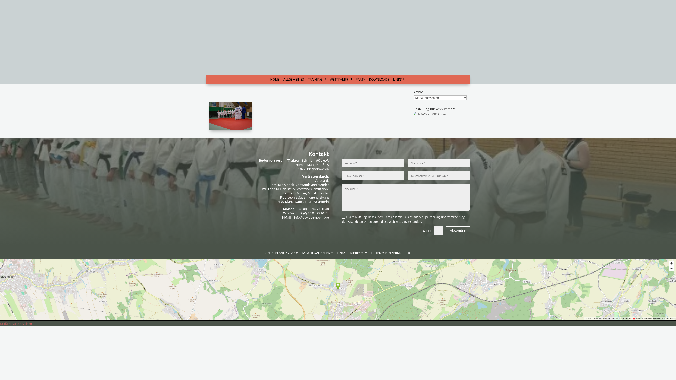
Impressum (358, 253)
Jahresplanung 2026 (281, 253)
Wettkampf (339, 79)
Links (397, 79)
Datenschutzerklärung (391, 253)
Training (315, 79)
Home (275, 79)
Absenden (458, 230)
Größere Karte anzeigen (16, 324)
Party (360, 79)
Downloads (379, 79)
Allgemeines (293, 79)
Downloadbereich (317, 253)
